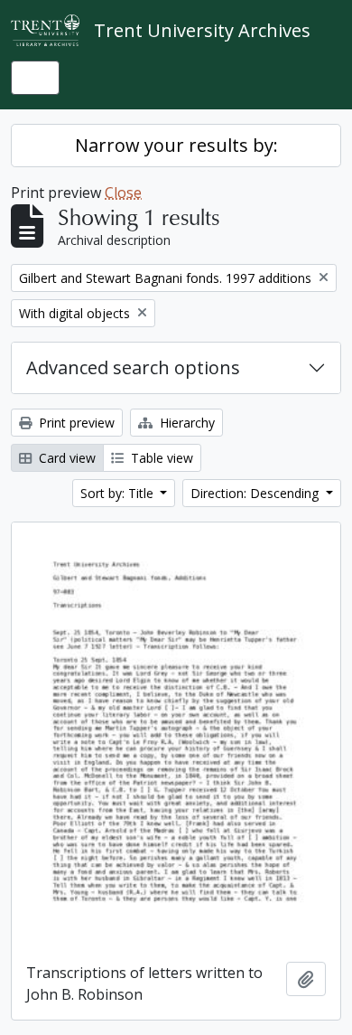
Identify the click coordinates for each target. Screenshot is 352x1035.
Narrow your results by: (176, 145)
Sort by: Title (118, 493)
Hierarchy (185, 422)
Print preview (75, 422)
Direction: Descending (256, 493)
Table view (160, 457)
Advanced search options (133, 367)
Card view (65, 457)
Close (123, 192)
